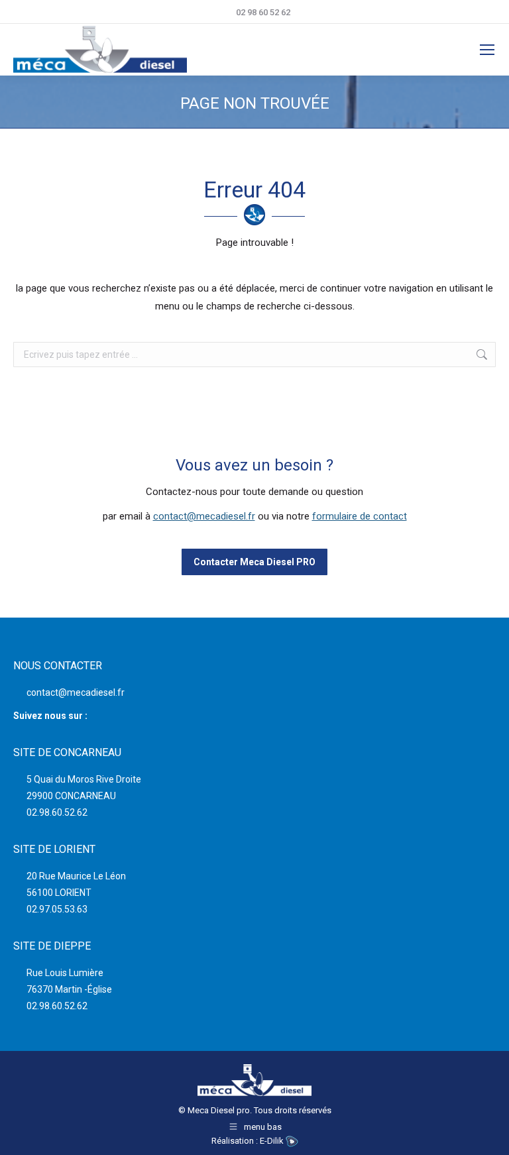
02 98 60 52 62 (263, 12)
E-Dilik (273, 1141)
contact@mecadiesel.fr (204, 516)
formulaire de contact (359, 516)
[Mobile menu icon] (487, 49)
